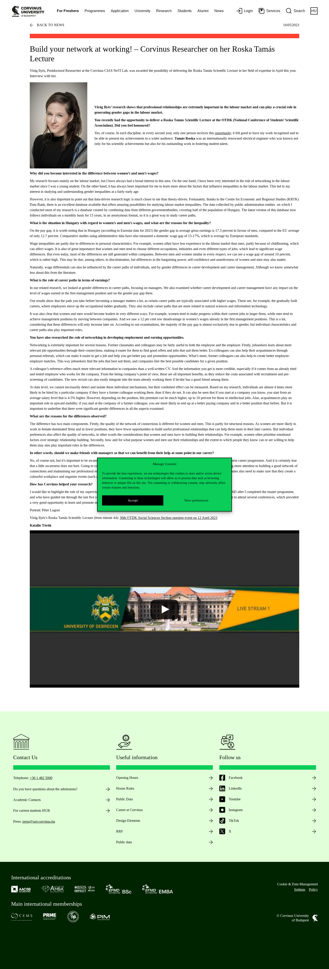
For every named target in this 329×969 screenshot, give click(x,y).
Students (184, 11)
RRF (119, 831)
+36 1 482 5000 (41, 778)
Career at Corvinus (129, 810)
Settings (299, 889)
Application (120, 11)
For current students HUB (31, 810)
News (219, 11)
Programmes (95, 11)
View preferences (196, 500)
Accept (133, 500)
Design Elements (128, 820)
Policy (313, 889)
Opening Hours (127, 778)
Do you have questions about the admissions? (45, 789)
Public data (124, 842)
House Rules (125, 788)
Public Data (124, 799)
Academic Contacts (27, 800)
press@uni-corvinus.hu (38, 821)
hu (314, 11)
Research (164, 11)
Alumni (203, 11)
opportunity (223, 133)
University (142, 11)
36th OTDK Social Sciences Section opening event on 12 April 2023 (168, 518)
